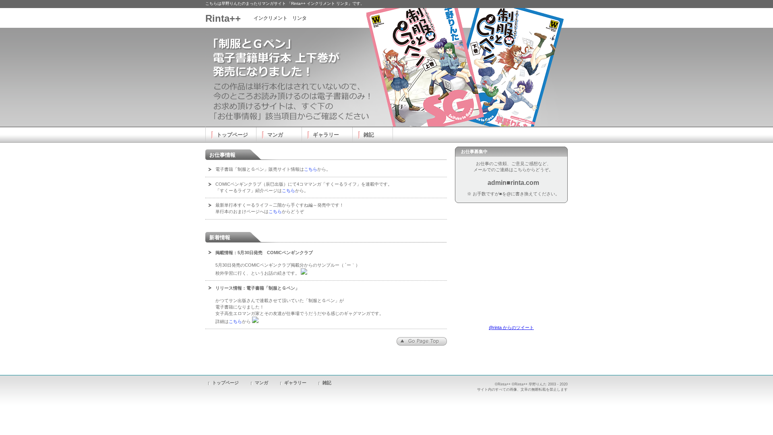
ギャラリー (295, 382)
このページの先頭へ (422, 341)
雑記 (326, 382)
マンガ (261, 382)
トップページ (225, 382)
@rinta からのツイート (511, 327)
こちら (310, 169)
